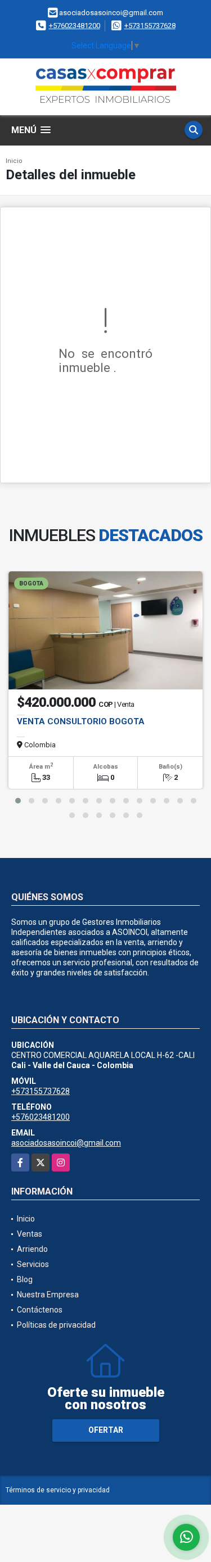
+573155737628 (150, 25)
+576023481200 (74, 25)
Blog (25, 1279)
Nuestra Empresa (48, 1294)
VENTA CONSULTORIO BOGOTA (81, 721)
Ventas (29, 1233)
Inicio (14, 161)
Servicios (33, 1264)
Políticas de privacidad (56, 1324)
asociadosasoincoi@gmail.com (66, 1142)
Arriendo (32, 1249)
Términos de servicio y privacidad (58, 1490)
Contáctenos (39, 1309)
